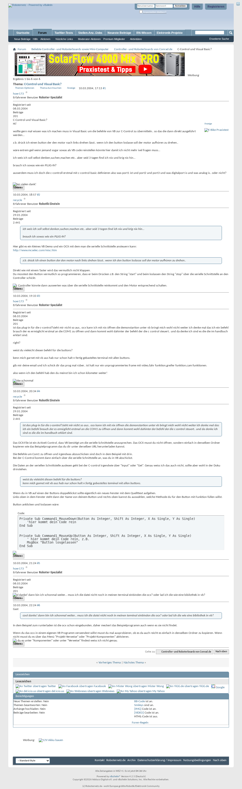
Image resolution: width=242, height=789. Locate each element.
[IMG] (137, 708)
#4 (38, 391)
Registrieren (215, 6)
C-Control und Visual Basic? (42, 84)
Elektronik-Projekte (170, 33)
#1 (104, 88)
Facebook (100, 686)
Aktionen (45, 39)
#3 (38, 296)
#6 (38, 605)
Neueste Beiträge (119, 33)
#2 (38, 194)
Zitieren (18, 188)
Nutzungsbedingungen (197, 760)
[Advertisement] (63, 2)
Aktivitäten (136, 39)
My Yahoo (158, 691)
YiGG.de (204, 686)
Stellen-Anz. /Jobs (90, 33)
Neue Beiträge (22, 39)
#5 (38, 563)
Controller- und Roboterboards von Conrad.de (143, 49)
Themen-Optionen (24, 88)
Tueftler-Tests (64, 33)
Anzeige (71, 88)
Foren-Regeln (140, 722)
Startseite (23, 33)
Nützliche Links (64, 39)
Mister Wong (156, 686)
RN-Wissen (143, 33)
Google (220, 687)
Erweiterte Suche (219, 38)
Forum (42, 33)
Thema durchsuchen (50, 88)
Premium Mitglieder (114, 39)
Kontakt (99, 760)
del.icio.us (58, 691)
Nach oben (221, 652)
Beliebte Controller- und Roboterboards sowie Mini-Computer (70, 49)
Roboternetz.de (115, 760)
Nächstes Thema (134, 662)
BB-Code (139, 701)
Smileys (138, 705)
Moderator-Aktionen (89, 39)
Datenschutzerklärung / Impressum (159, 760)
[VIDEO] (139, 712)
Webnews (108, 691)
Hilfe (197, 6)
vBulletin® (115, 776)
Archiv (131, 760)
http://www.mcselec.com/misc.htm (35, 250)
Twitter (52, 686)
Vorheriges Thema (110, 662)
